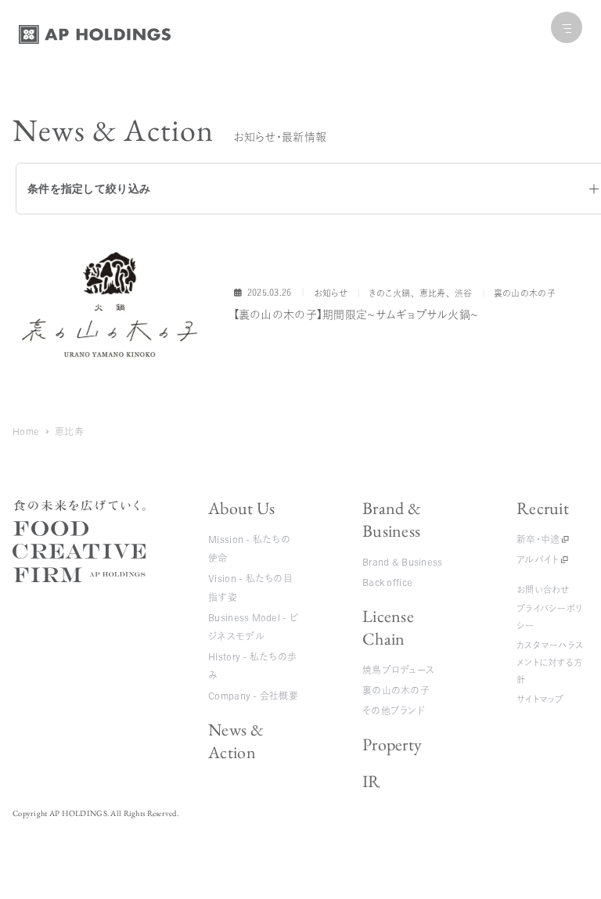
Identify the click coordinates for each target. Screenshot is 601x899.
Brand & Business (391, 519)
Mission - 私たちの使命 (249, 548)
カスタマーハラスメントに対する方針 (549, 663)
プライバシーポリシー (549, 617)
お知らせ (330, 293)
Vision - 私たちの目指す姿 (250, 588)
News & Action (236, 741)
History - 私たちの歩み (252, 666)
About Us (241, 508)
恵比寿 (432, 293)
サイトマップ (540, 699)
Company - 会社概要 (253, 695)
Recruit (542, 508)
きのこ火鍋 (389, 293)
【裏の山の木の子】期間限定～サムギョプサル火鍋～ (356, 314)
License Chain (388, 627)
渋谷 (464, 293)
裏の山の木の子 (396, 690)
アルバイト (537, 559)
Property (392, 744)
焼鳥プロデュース (398, 669)
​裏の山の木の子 (525, 293)
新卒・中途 (538, 539)
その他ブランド (393, 710)
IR (371, 781)
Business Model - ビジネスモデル (253, 627)
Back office (387, 582)
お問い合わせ (543, 589)
